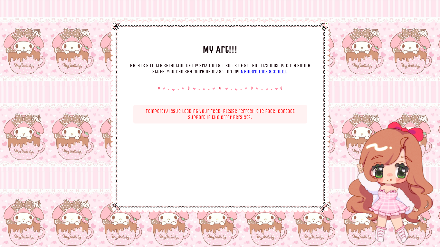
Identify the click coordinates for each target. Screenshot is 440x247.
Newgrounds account (264, 72)
